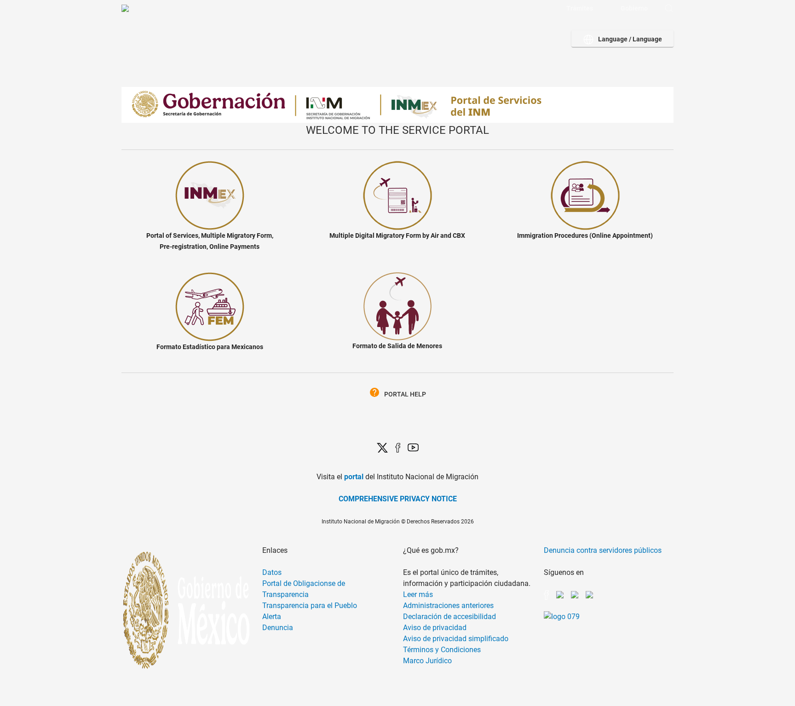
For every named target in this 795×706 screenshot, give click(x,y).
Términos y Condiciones (442, 649)
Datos (272, 572)
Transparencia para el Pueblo (309, 605)
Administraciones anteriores (448, 605)
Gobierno (634, 8)
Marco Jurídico (427, 660)
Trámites (579, 8)
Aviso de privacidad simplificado (455, 638)
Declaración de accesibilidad (449, 616)
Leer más (418, 594)
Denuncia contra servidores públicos (603, 550)
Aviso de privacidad (435, 627)
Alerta (271, 616)
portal (353, 476)
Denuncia (277, 627)
